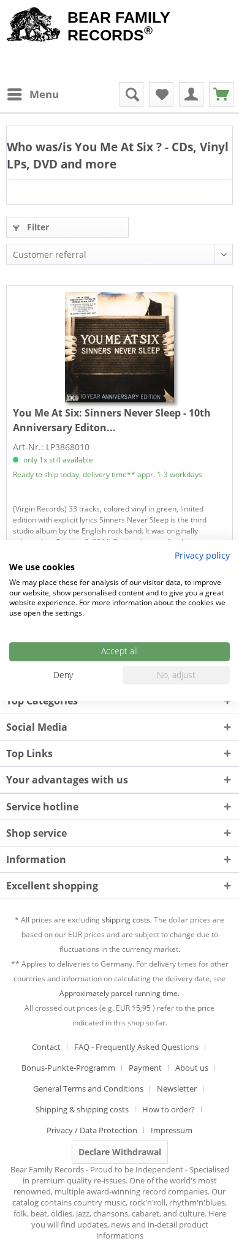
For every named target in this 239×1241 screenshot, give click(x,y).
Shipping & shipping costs (82, 1109)
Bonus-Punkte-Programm (68, 1067)
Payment (145, 1067)
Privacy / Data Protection (92, 1130)
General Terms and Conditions (88, 1088)
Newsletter (177, 1088)
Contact (46, 1046)
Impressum (171, 1130)
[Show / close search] (131, 94)
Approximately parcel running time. (119, 993)
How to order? (168, 1109)
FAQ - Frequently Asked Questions (136, 1046)
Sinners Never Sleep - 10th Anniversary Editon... (112, 420)
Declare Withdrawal (119, 1152)
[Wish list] (161, 94)
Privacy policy (202, 555)
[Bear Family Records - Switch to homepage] (33, 25)
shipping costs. (127, 920)
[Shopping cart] (221, 94)
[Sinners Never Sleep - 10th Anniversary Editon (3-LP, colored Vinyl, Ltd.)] (119, 347)
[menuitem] (32, 94)
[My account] (191, 94)
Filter (37, 227)
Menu (44, 94)
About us (191, 1067)
